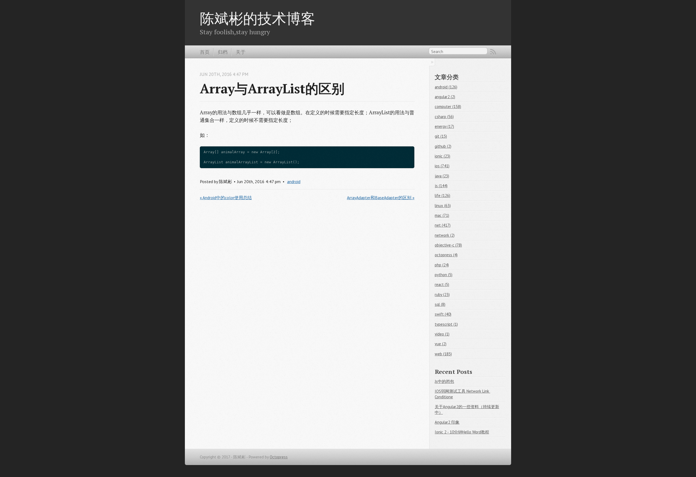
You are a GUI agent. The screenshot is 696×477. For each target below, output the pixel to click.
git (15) (441, 136)
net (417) (442, 225)
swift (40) (443, 314)
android (293, 181)
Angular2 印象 (447, 422)
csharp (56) (444, 116)
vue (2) (440, 343)
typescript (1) (446, 324)
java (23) (442, 176)
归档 (223, 52)
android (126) (446, 87)
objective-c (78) (448, 245)
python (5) (443, 274)
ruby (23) (442, 294)
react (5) (442, 284)
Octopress (279, 457)
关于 (241, 52)
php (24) (442, 264)
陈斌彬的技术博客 (257, 18)
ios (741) (442, 165)
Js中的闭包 (444, 381)
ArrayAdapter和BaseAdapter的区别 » (380, 197)
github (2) (443, 146)
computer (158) (448, 106)
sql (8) (440, 304)
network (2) (445, 235)
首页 (205, 52)
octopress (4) (446, 254)
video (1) (442, 334)
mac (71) (442, 215)
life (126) (442, 195)
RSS (493, 52)
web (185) (443, 353)
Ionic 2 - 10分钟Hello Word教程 (462, 432)
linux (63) (443, 205)
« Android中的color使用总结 (226, 197)
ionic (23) (442, 156)
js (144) (441, 185)
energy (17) (444, 126)
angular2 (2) (445, 96)
